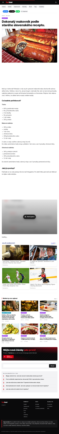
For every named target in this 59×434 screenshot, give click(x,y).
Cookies (37, 406)
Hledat (52, 366)
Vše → (55, 298)
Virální (9, 6)
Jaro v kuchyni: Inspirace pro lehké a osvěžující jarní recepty (48, 338)
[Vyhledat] (55, 2)
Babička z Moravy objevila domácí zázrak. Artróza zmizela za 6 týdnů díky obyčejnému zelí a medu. (9, 317)
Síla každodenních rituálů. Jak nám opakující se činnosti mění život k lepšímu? (27, 385)
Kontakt (37, 404)
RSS (48, 408)
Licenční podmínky (39, 408)
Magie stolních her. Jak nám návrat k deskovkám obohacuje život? (24, 376)
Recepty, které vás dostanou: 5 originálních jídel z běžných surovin (8, 339)
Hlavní (3, 6)
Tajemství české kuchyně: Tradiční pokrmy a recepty (28, 338)
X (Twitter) (49, 406)
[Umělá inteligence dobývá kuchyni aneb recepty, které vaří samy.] (48, 311)
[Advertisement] (29, 75)
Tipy (35, 6)
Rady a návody (6, 312)
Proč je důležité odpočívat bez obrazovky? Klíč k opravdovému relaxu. (25, 379)
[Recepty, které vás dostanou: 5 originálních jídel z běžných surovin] (10, 334)
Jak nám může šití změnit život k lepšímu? (17, 389)
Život (30, 6)
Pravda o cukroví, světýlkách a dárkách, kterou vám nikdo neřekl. (27, 316)
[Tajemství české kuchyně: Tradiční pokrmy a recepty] (29, 334)
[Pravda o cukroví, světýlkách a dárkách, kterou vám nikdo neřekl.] (29, 311)
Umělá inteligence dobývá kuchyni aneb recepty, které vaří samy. (46, 316)
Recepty (8, 15)
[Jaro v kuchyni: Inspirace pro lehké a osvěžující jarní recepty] (48, 334)
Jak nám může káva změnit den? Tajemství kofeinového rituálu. (23, 382)
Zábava (25, 416)
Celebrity (41, 6)
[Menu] (3, 2)
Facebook (49, 404)
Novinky (24, 6)
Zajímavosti (17, 6)
